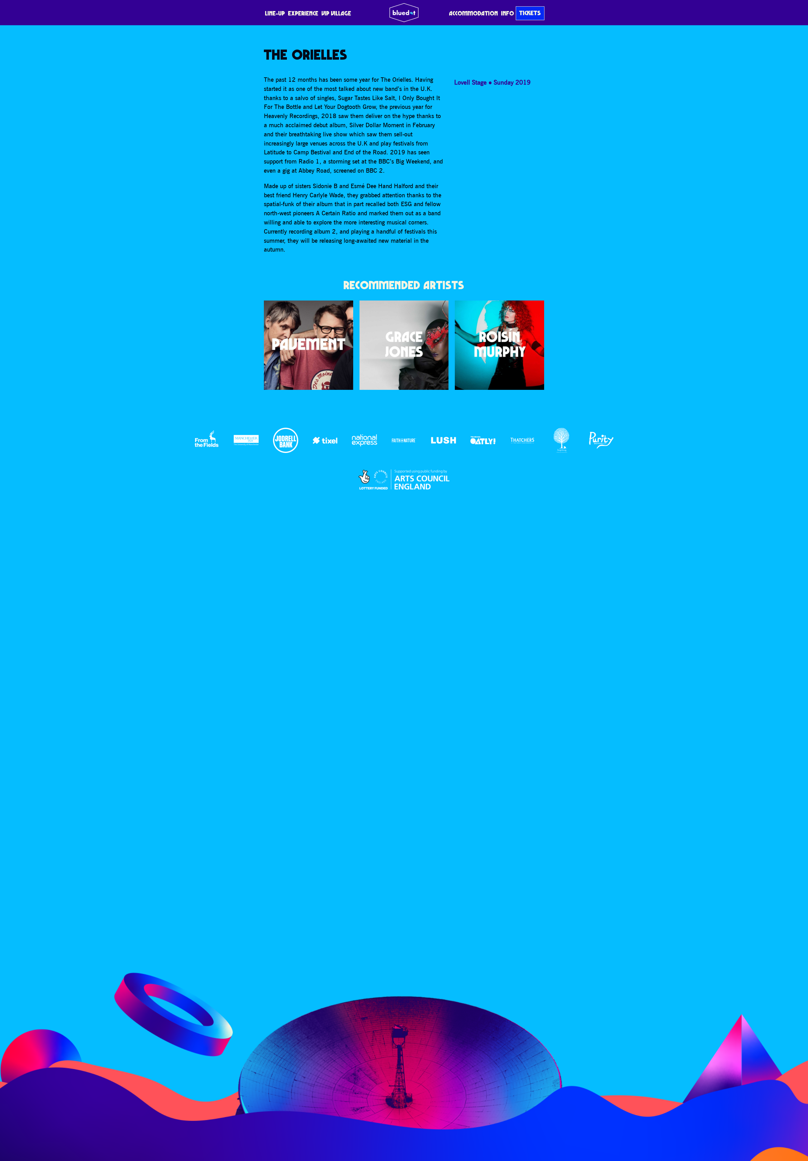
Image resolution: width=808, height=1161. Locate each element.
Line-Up (275, 13)
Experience (303, 13)
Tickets (530, 13)
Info (507, 13)
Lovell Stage (470, 82)
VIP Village (336, 13)
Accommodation (473, 13)
